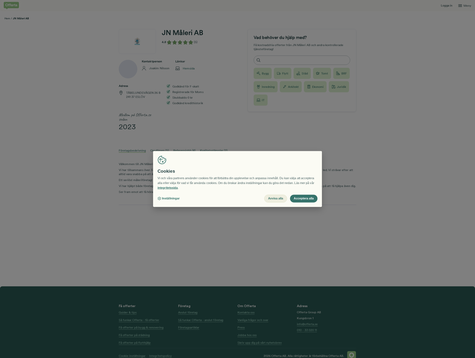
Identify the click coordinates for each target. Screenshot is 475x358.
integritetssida (168, 187)
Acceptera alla (304, 198)
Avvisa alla (275, 198)
